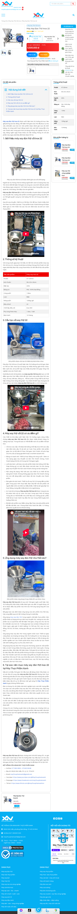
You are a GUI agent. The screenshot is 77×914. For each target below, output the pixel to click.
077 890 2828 (16, 768)
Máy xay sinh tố (6, 897)
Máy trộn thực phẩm (8, 874)
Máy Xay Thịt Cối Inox (14, 21)
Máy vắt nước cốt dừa (8, 906)
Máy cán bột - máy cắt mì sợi (49, 878)
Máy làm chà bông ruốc (48, 890)
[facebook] (63, 846)
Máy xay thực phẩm (46, 871)
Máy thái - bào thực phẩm (48, 874)
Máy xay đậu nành (7, 900)
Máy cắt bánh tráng (46, 881)
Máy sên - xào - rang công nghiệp (12, 903)
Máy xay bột (5, 878)
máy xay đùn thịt (16, 617)
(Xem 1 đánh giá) (38, 31)
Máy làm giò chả (45, 897)
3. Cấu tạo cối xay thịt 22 (14, 100)
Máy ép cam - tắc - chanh (10, 890)
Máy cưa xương (45, 887)
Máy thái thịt (5, 881)
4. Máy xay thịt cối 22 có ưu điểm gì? (18, 103)
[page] (54, 818)
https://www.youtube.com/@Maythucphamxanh (29, 777)
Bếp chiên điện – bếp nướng (49, 900)
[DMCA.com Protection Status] (12, 847)
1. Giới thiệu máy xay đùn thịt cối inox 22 (19, 94)
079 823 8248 (26, 768)
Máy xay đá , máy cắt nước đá (50, 903)
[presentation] (28, 39)
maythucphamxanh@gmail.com (21, 774)
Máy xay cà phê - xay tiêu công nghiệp (53, 894)
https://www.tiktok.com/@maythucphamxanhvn (27, 783)
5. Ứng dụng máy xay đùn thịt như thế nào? (20, 106)
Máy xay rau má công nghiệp (11, 884)
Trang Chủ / (4, 21)
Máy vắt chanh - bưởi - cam (10, 894)
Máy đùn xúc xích (45, 884)
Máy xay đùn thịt (7, 871)
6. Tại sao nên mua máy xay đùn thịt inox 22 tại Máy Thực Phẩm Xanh (25, 110)
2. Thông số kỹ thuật (13, 97)
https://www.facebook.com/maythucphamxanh (29, 780)
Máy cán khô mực (7, 887)
